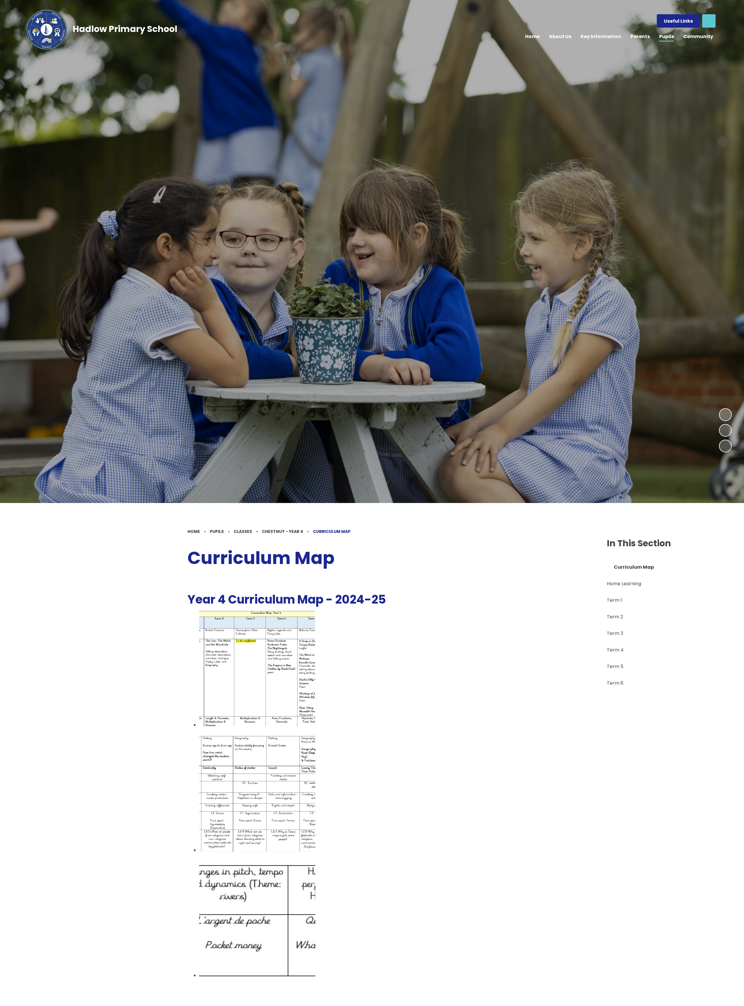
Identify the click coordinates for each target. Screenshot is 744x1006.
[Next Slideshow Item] (725, 414)
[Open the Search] (709, 21)
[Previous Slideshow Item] (725, 430)
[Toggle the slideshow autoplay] (725, 446)
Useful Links (678, 21)
